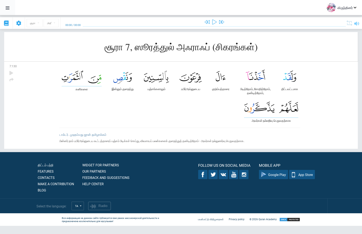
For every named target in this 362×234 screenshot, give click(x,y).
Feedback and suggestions (105, 177)
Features (46, 171)
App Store (305, 174)
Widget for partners (100, 165)
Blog (42, 190)
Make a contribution (56, 184)
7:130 (13, 66)
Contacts (46, 177)
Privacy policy (236, 219)
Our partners (94, 171)
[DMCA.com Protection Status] (289, 219)
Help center (93, 184)
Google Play (277, 174)
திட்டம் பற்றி (45, 165)
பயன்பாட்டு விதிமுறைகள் (211, 219)
